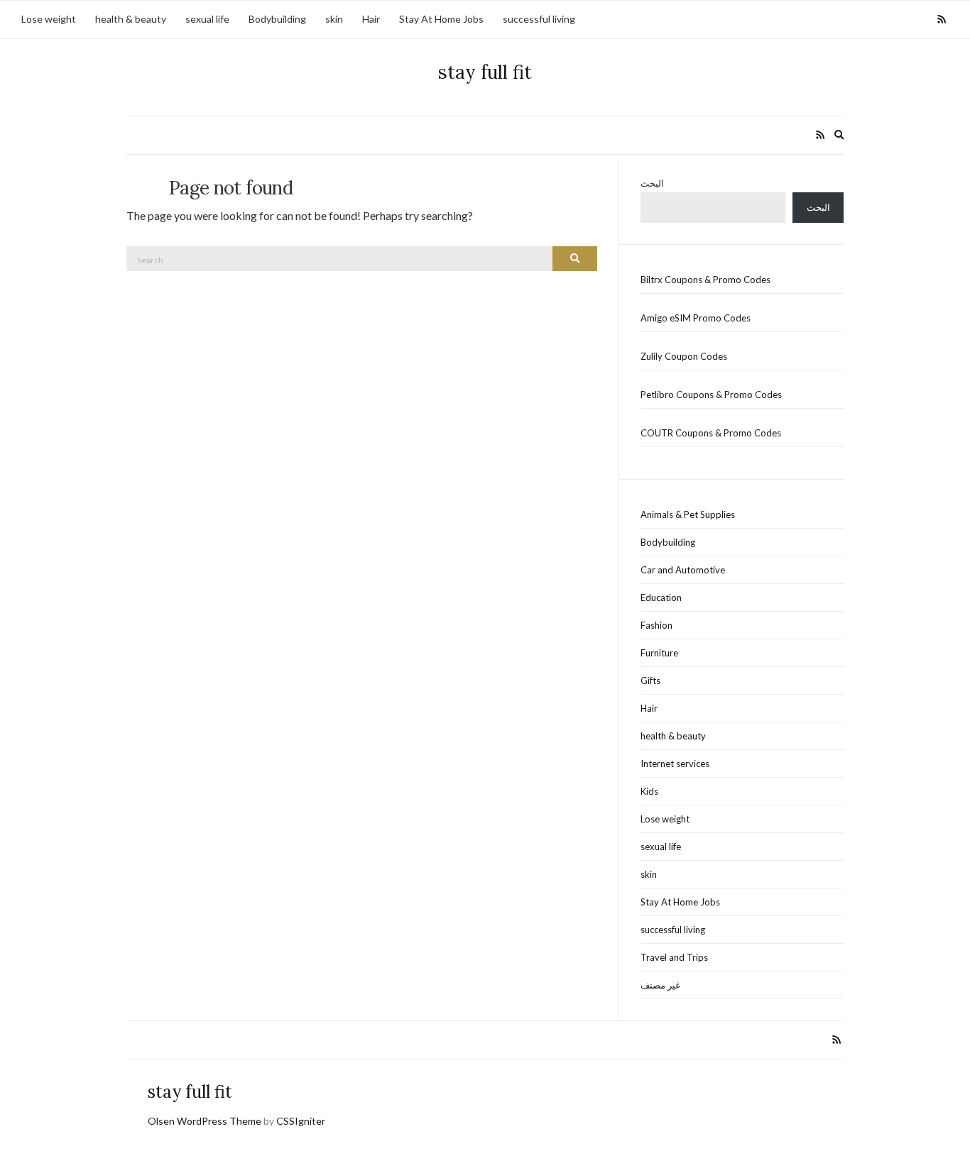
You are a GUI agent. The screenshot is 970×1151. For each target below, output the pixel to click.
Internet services (675, 763)
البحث (652, 183)
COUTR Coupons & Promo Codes (711, 433)
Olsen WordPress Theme (204, 1121)
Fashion (656, 625)
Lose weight (48, 19)
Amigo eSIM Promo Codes (696, 318)
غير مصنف (660, 985)
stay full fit (485, 72)
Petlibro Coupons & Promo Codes (711, 394)
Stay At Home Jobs (441, 19)
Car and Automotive (683, 570)
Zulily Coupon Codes (684, 356)
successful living (539, 19)
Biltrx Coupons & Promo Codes (705, 279)
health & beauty (130, 19)
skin (334, 19)
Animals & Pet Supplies (688, 514)
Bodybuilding (277, 19)
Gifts (650, 680)
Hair (371, 19)
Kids (649, 791)
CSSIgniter (300, 1121)
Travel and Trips (674, 957)
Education (661, 597)
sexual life (207, 19)
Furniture (659, 653)
